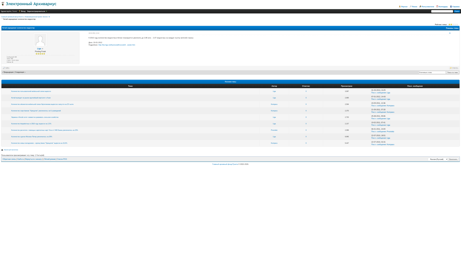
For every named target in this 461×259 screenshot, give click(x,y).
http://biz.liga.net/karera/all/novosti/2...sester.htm (116, 45)
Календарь (443, 7)
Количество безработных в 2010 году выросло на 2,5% (31, 124)
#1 (450, 33)
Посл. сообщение (378, 93)
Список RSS (62, 159)
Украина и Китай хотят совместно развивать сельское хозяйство (34, 117)
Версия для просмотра (11, 149)
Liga (39, 49)
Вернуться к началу (33, 159)
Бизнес (45, 17)
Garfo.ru (20, 159)
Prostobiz (274, 130)
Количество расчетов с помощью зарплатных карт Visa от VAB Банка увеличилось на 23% (44, 130)
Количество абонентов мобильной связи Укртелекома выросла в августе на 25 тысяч (42, 104)
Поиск (414, 7)
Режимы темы (452, 28)
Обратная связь (9, 159)
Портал (404, 7)
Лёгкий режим (49, 159)
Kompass (274, 104)
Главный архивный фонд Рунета (12, 17)
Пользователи (428, 7)
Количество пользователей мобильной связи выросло (31, 91)
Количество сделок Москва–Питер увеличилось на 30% (31, 137)
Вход (23, 11)
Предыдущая (8, 72)
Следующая (19, 72)
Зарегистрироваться (36, 11)
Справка (456, 7)
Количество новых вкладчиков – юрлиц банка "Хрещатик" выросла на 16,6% (39, 143)
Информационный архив (33, 17)
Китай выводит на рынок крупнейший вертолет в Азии (31, 98)
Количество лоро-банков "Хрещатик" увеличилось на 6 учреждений (36, 111)
